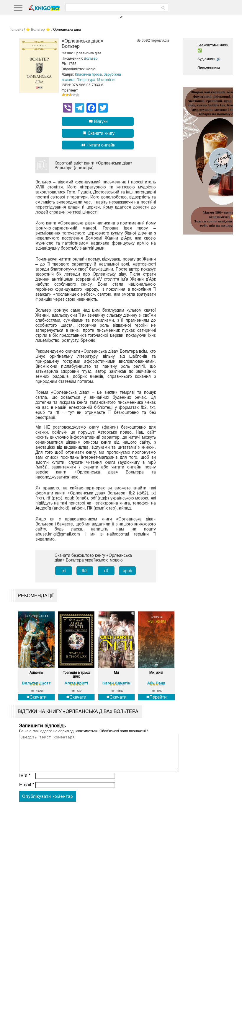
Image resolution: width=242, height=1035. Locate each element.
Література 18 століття (95, 80)
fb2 (85, 570)
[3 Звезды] (70, 95)
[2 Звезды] (67, 95)
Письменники (208, 68)
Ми (116, 673)
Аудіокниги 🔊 (209, 59)
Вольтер (91, 58)
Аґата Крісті (76, 683)
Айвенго (36, 673)
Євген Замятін (116, 683)
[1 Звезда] (63, 95)
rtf (106, 570)
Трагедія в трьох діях (76, 674)
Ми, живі (156, 673)
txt (63, 570)
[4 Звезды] (74, 95)
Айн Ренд (156, 683)
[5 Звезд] (77, 95)
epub (127, 570)
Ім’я (24, 775)
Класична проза (88, 74)
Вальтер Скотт (36, 683)
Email (26, 784)
